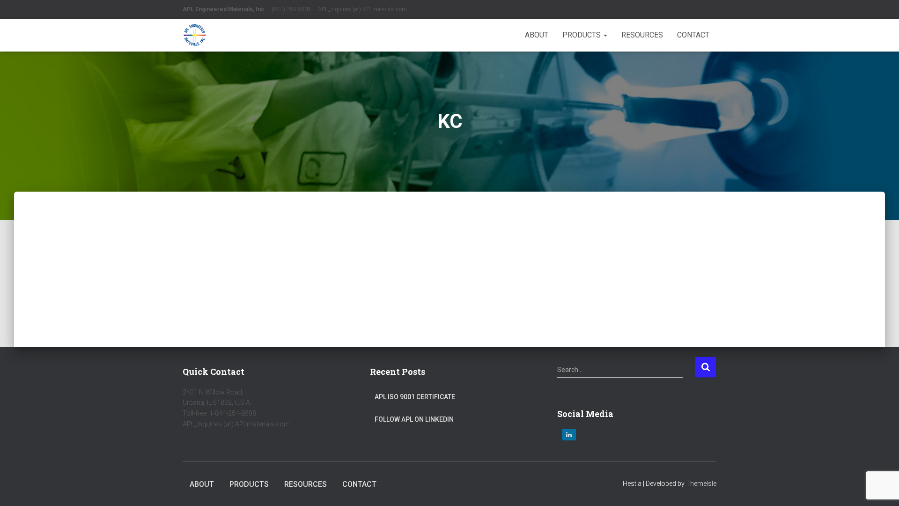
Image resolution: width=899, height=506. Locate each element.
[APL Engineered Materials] (195, 35)
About (536, 34)
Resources (642, 34)
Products (582, 34)
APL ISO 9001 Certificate (415, 397)
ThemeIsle (701, 483)
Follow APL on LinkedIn (414, 419)
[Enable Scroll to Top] (880, 487)
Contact (693, 34)
